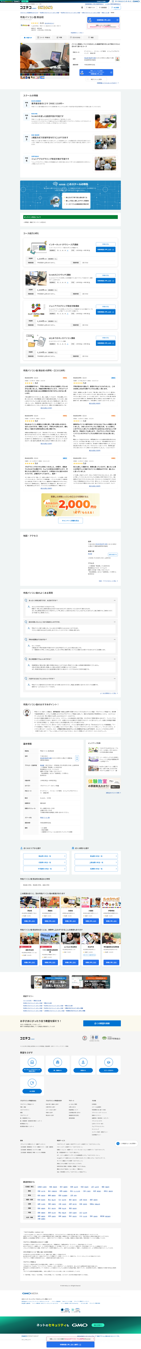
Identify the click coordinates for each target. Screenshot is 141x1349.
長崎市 (64, 1216)
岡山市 (64, 1212)
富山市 (53, 1200)
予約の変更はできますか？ (38, 639)
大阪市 (64, 1204)
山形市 (97, 1187)
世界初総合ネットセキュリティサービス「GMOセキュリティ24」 (36, 1301)
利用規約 (94, 1104)
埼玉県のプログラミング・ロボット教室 (32, 1003)
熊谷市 (91, 58)
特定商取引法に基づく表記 (99, 1110)
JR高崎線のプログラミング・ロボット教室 (54, 1010)
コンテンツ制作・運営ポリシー (100, 1132)
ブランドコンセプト (97, 1121)
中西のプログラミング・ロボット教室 (74, 1008)
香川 (49, 1208)
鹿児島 (102, 1216)
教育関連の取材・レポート (27, 1126)
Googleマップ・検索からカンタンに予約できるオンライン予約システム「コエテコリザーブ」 (81, 1158)
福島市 (107, 1187)
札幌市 (44, 1187)
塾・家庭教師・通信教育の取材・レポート (31, 1121)
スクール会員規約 (96, 1107)
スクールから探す (27, 1000)
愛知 (60, 1195)
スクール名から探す (51, 1110)
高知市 (74, 1208)
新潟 (39, 1200)
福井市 (74, 1200)
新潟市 (43, 1200)
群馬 (61, 1191)
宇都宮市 (54, 1191)
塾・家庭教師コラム (25, 1118)
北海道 (40, 1187)
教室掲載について (73, 1110)
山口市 (85, 1212)
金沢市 (64, 1200)
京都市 (53, 1204)
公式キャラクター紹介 (97, 1123)
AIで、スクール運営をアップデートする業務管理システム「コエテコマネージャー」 (78, 1155)
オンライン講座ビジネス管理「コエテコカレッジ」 (70, 1161)
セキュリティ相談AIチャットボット (81, 1301)
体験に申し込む (29, 921)
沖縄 (39, 1219)
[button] (65, 58)
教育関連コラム (24, 1123)
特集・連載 (23, 1107)
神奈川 (106, 1191)
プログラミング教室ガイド (27, 1104)
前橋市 (65, 1191)
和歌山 (92, 1204)
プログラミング (24, 1115)
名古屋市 (64, 1195)
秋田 (82, 1187)
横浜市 (110, 1191)
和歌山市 (97, 1204)
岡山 (60, 1212)
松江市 (53, 1212)
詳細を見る (105, 244)
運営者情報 (72, 1118)
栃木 (49, 1191)
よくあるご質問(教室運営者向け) (113, 4)
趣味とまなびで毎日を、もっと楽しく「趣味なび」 (70, 1169)
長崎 (60, 1216)
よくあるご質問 (73, 1104)
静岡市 (53, 1195)
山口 (80, 1212)
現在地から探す (50, 1115)
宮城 (71, 1187)
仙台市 (76, 1187)
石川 (60, 1200)
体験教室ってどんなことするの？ (107, 83)
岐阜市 (43, 1195)
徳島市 (43, 1208)
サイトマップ (95, 1129)
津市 (75, 1195)
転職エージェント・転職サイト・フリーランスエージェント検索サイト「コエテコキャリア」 (81, 1149)
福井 (70, 1200)
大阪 (60, 1204)
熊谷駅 (90, 554)
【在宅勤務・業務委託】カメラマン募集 (30, 1149)
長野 (91, 1200)
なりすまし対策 (84, 1303)
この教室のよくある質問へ (128, 1144)
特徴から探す (49, 1112)
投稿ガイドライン (96, 1115)
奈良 (80, 1204)
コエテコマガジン (24, 1110)
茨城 (39, 1191)
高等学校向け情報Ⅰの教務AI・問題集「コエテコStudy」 (71, 1166)
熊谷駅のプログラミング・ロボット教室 (75, 1010)
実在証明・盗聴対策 (26, 1303)
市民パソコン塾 (45, 817)
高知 (70, 1208)
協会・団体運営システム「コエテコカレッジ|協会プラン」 (72, 1172)
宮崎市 (95, 1216)
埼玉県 (86, 58)
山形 (92, 1187)
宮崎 (91, 1216)
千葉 (84, 1191)
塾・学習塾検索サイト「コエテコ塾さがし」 (68, 1152)
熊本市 (74, 1216)
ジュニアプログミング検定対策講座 (64, 305)
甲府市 (85, 1200)
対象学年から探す (50, 1107)
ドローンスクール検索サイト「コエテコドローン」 (70, 1147)
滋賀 (39, 1204)
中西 (94, 58)
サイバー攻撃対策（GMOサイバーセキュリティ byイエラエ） (45, 1303)
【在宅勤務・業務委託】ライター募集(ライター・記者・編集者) (36, 1147)
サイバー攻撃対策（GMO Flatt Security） (70, 1303)
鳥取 (39, 1212)
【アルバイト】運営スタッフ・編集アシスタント (32, 1144)
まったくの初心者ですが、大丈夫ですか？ (43, 600)
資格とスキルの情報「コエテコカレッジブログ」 (69, 1163)
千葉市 (88, 1191)
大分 (80, 1216)
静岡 (49, 1195)
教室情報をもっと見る (76, 32)
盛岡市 (65, 1187)
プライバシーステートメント (99, 1112)
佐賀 (49, 1216)
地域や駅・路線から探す (52, 1104)
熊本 (70, 1216)
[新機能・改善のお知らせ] (82, 7)
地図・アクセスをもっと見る (107, 581)
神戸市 (74, 1204)
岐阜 (39, 1195)
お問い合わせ (72, 1107)
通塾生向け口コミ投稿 (112, 793)
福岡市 (43, 1216)
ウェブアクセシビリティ (98, 1126)
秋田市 (86, 1187)
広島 (70, 1212)
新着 (21, 1112)
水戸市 (43, 1191)
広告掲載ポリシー (96, 1135)
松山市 (64, 1208)
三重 (71, 1195)
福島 (103, 1187)
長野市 (95, 1200)
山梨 (80, 1200)
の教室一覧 (45, 856)
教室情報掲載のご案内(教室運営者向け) (94, 4)
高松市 (53, 1208)
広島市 (74, 1212)
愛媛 (60, 1208)
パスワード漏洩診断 (56, 1301)
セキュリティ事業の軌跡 (95, 1303)
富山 (49, 1200)
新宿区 (99, 1191)
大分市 (85, 1216)
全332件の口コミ (49, 23)
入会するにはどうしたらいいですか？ (42, 678)
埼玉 (71, 1191)
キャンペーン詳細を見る (70, 520)
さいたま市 (77, 1191)
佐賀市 (53, 1216)
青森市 (55, 1187)
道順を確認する (113, 554)
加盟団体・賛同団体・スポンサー (100, 1118)
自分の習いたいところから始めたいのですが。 (45, 622)
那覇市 (43, 1219)
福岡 (39, 1216)
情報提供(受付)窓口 (74, 1115)
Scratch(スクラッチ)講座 (60, 274)
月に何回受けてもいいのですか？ (40, 659)
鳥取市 (43, 1212)
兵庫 (70, 1204)
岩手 (61, 1187)
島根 (49, 1212)
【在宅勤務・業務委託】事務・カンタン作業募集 (32, 1152)
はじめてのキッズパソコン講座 (62, 338)
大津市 (43, 1204)
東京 (94, 1191)
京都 (49, 1204)
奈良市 (85, 1204)
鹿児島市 (108, 1216)
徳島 (39, 1208)
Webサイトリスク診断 (67, 1301)
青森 (50, 1187)
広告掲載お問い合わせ (74, 1112)
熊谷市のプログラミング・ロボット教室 (53, 1005)
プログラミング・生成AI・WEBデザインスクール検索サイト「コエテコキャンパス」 (79, 1144)
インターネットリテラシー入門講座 (63, 244)
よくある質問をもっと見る (108, 693)
